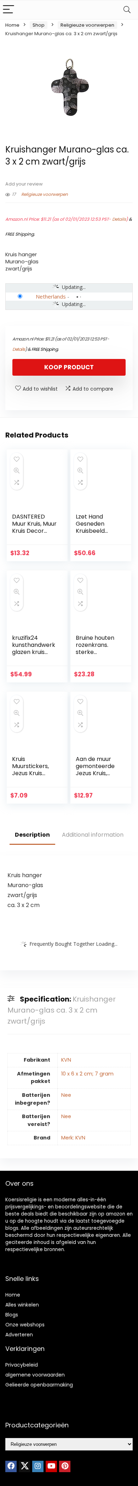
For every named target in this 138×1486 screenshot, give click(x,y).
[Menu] (8, 9)
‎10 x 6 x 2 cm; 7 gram (87, 1073)
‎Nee (66, 1095)
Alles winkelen (22, 1304)
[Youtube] (51, 1466)
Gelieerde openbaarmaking (39, 1384)
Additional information (92, 835)
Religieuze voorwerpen (87, 25)
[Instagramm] (38, 1466)
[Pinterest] (64, 1466)
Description (32, 835)
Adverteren (19, 1334)
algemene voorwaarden (35, 1374)
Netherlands (51, 296)
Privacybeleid (21, 1364)
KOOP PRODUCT (69, 367)
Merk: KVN (73, 1137)
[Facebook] (11, 1466)
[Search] (127, 9)
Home (12, 25)
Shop (39, 25)
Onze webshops (25, 1324)
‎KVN (66, 1059)
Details (119, 219)
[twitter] (24, 1466)
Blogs (11, 1314)
